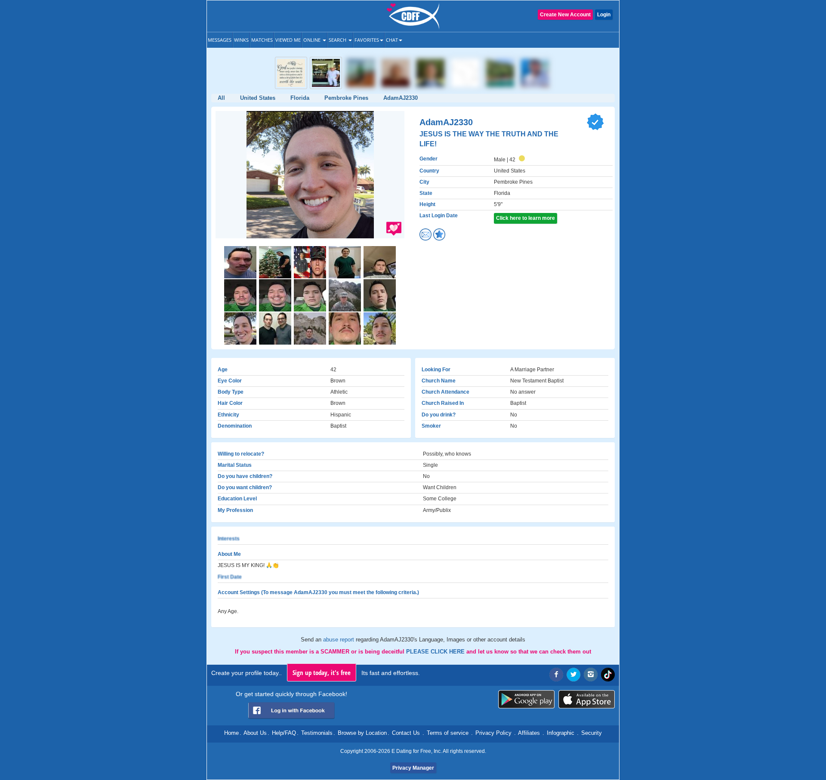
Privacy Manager (413, 768)
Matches (262, 40)
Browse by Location (362, 733)
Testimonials (317, 733)
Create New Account (565, 15)
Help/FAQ (284, 733)
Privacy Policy (493, 733)
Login (603, 15)
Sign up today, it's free (322, 672)
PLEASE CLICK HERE (436, 651)
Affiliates (529, 733)
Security (591, 733)
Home (231, 733)
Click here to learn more (525, 218)
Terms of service (447, 733)
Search (338, 40)
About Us (255, 733)
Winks (241, 40)
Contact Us (406, 733)
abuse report (339, 639)
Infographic (560, 733)
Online (312, 40)
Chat (392, 40)
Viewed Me (288, 40)
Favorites (366, 40)
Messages (219, 40)
